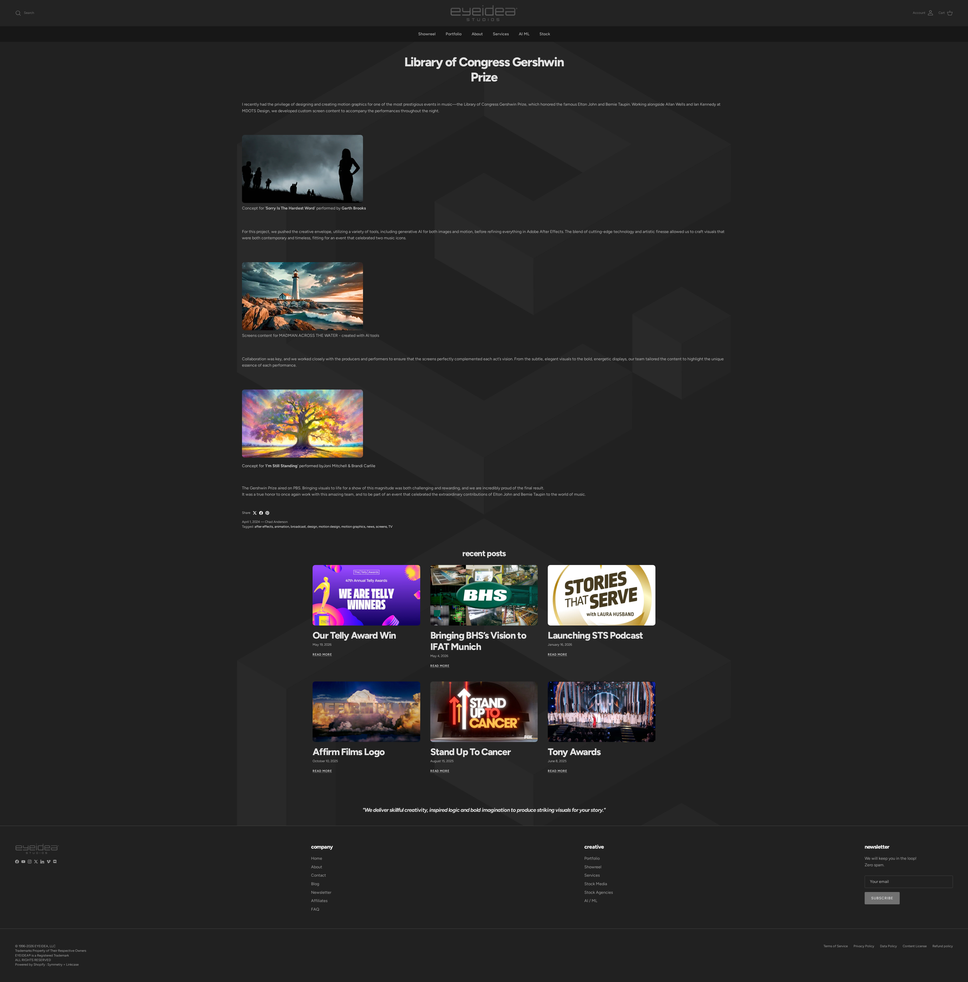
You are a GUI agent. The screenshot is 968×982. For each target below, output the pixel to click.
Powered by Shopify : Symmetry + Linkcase (47, 964)
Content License (915, 946)
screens (381, 526)
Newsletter (321, 892)
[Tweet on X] (255, 513)
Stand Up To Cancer (470, 751)
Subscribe (882, 898)
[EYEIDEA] (484, 13)
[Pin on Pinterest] (267, 513)
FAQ (315, 909)
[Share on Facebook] (261, 513)
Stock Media (595, 883)
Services (501, 34)
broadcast (298, 526)
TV (390, 526)
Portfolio (454, 34)
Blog (315, 883)
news (370, 526)
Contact (318, 875)
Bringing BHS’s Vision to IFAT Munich (478, 641)
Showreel (427, 34)
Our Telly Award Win (354, 635)
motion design (329, 526)
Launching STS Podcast (595, 635)
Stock (544, 34)
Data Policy (888, 946)
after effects (264, 526)
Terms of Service (836, 946)
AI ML (524, 34)
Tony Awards (574, 751)
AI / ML (590, 900)
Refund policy (942, 946)
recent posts (484, 553)
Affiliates (319, 900)
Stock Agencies (598, 892)
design (312, 526)
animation (282, 526)
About (477, 34)
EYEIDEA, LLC (45, 946)
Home (316, 858)
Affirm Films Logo (348, 751)
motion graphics (353, 526)
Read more (322, 654)
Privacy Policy (864, 946)
